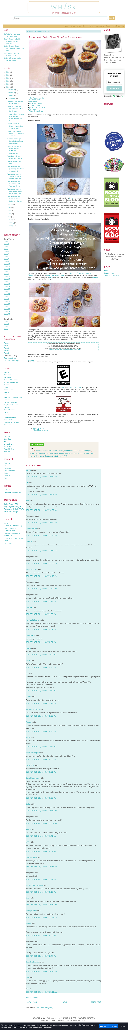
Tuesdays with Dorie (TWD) (14, 509)
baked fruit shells (50, 451)
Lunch (6, 387)
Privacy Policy (109, 273)
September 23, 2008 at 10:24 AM (42, 495)
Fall (5, 466)
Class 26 (7, 304)
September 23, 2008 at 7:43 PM (41, 747)
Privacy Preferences (44, 1027)
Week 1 (6, 343)
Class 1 (6, 241)
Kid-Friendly (8, 425)
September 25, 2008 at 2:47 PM (41, 956)
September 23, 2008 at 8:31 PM (41, 772)
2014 (8, 72)
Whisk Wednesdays (11, 512)
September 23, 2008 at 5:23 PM (41, 716)
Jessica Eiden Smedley (34, 885)
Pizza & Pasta (9, 390)
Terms (108, 26)
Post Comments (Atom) (44, 1008)
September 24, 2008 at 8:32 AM (41, 851)
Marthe (28, 470)
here (62, 275)
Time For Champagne (11, 361)
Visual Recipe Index (40, 430)
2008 (8, 87)
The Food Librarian (32, 620)
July (9, 208)
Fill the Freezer (9, 490)
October (11, 96)
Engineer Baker (31, 857)
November (11, 93)
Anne (28, 501)
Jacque (28, 923)
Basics (6, 372)
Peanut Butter (9, 449)
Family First (30, 765)
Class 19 (7, 286)
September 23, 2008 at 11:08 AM (41, 535)
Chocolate (7, 439)
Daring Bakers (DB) (11, 504)
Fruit (5, 441)
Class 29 (7, 311)
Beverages (8, 377)
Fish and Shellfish (10, 402)
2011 (8, 78)
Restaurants (100, 26)
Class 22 (7, 294)
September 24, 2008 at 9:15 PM (41, 892)
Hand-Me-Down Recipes (12, 492)
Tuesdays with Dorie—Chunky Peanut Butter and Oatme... (15, 199)
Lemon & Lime (9, 444)
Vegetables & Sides (11, 405)
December (11, 90)
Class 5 (6, 251)
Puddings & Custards (11, 422)
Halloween (7, 468)
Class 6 (6, 254)
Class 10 (7, 264)
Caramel (7, 436)
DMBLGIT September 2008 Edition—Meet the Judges (15, 109)
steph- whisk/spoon (33, 753)
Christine (29, 607)
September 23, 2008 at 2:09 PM (41, 629)
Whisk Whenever (118, 26)
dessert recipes (84, 451)
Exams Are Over (10, 358)
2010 (8, 81)
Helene (28, 648)
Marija (28, 661)
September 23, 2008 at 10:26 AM (42, 510)
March (10, 220)
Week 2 (6, 346)
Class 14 (7, 274)
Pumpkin (7, 451)
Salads (6, 392)
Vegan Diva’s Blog (36, 111)
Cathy (28, 804)
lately (71, 198)
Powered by (108, 96)
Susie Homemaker (32, 778)
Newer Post (31, 1002)
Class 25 (7, 301)
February (11, 223)
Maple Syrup (8, 446)
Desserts (7, 407)
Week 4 (6, 351)
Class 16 (7, 279)
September (12, 99)
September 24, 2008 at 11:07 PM (41, 917)
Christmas (7, 463)
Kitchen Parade (34, 100)
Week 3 (6, 348)
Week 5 (6, 353)
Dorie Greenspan (52, 275)
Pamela (28, 722)
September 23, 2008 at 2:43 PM (41, 667)
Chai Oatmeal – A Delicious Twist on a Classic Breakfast (13, 41)
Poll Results (8, 543)
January (11, 226)
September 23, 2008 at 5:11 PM (41, 703)
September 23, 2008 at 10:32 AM (42, 523)
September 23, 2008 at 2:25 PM (41, 655)
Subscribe (114, 88)
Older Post (95, 1002)
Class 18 (7, 284)
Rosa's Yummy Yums (37, 107)
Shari (28, 977)
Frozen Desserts (10, 417)
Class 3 (6, 246)
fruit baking (78, 453)
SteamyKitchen (31, 911)
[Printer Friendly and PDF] (37, 445)
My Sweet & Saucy (33, 709)
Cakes (6, 412)
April (9, 217)
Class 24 (7, 299)
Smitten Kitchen (35, 105)
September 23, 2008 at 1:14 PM (41, 601)
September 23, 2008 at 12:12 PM (42, 576)
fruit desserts (89, 453)
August (10, 205)
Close (122, 1026)
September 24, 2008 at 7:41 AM (41, 836)
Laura (62, 388)
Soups (6, 395)
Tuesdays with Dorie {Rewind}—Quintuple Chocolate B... (16, 169)
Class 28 (7, 309)
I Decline (113, 1026)
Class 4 (6, 249)
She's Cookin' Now (75, 388)
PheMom (29, 541)
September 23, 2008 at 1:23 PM (41, 614)
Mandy (28, 737)
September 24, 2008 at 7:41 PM (41, 879)
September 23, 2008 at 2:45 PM (41, 691)
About (73, 26)
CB (27, 483)
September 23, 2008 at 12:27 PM (42, 589)
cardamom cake (71, 451)
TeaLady (29, 697)
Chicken (7, 400)
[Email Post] (32, 448)
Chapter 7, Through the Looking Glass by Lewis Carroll (64, 349)
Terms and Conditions (111, 276)
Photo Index (81, 26)
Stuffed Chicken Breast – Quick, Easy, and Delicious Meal (14, 48)
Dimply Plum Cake (45, 453)
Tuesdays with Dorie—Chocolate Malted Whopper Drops (15, 184)
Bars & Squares (9, 410)
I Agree (103, 1026)
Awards (6, 523)
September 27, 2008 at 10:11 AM (41, 992)
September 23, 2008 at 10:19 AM (42, 477)
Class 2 (6, 244)
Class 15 (7, 276)
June (10, 211)
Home (66, 26)
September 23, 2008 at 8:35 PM (41, 798)
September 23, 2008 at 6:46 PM (41, 731)
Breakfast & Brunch (11, 380)
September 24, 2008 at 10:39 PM (42, 905)
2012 (8, 75)
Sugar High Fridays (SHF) (13, 507)
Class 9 (6, 261)
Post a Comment (32, 997)
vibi (27, 673)
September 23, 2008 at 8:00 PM (41, 759)
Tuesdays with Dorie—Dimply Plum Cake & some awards (15, 126)
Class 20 (7, 289)
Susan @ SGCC (32, 569)
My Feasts (33, 102)
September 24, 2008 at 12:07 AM (42, 823)
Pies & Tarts (8, 420)
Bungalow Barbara (32, 962)
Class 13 (7, 271)
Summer (7, 476)
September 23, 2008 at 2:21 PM (41, 642)
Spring (6, 473)
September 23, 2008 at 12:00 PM (42, 563)
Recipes (90, 26)
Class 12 (7, 269)
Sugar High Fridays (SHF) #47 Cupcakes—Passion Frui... (16, 134)
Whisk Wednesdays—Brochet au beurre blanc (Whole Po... (15, 191)
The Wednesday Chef (37, 98)
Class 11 (7, 266)
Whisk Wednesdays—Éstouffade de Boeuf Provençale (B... (15, 141)
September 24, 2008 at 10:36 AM (42, 867)
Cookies (7, 415)
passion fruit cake (37, 456)
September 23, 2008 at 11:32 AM (41, 551)
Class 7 (6, 256)
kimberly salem (31, 529)
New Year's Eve (9, 471)
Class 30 (7, 314)
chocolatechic (31, 635)
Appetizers (8, 375)
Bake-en (95, 277)
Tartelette (32, 109)
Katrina (28, 829)
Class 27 (7, 306)
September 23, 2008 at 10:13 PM (42, 811)
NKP (27, 842)
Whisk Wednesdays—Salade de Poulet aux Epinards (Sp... (15, 176)
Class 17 (7, 281)
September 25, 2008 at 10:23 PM (42, 971)
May (9, 214)
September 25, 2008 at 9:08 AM (41, 935)
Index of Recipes (39, 428)
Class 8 (6, 259)
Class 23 (7, 296)
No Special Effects (36, 104)
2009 (8, 84)
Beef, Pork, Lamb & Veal (13, 397)
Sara (27, 898)
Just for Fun (8, 536)
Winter (6, 478)
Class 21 (7, 291)
